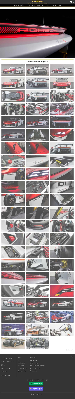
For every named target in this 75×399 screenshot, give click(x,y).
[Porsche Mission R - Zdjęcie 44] (37, 252)
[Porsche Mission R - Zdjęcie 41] (37, 239)
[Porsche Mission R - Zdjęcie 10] (13, 109)
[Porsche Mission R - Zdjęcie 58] (13, 317)
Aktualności (19, 5)
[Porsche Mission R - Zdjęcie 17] (37, 135)
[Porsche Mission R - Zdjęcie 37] (13, 226)
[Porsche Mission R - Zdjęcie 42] (62, 239)
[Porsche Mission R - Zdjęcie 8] (37, 96)
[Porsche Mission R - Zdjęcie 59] (37, 317)
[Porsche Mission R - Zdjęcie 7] (13, 96)
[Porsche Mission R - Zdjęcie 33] (62, 200)
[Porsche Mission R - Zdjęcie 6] (62, 83)
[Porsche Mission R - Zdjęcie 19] (13, 148)
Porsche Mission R (35, 62)
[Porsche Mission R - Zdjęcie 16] (13, 135)
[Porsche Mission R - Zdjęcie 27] (62, 174)
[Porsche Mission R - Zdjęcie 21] (62, 148)
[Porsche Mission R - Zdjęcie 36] (62, 213)
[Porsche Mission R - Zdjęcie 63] (62, 330)
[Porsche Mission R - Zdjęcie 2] (37, 70)
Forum (53, 5)
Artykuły (45, 5)
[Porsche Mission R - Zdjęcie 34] (13, 213)
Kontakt (33, 357)
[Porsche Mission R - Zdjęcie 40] (13, 239)
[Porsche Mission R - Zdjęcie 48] (62, 265)
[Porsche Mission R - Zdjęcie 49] (19, 33)
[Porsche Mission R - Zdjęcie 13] (13, 122)
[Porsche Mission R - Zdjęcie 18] (62, 135)
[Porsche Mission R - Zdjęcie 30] (62, 187)
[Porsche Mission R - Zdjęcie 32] (37, 200)
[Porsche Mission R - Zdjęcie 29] (37, 187)
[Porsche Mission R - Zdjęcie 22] (13, 161)
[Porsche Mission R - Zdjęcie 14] (37, 122)
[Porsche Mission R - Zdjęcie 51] (56, 33)
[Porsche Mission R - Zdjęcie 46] (13, 265)
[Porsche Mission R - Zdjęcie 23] (37, 161)
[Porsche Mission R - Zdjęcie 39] (62, 226)
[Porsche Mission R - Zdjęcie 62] (37, 330)
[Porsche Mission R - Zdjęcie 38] (37, 226)
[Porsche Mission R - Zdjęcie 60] (62, 317)
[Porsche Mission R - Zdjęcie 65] (37, 343)
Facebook (21, 363)
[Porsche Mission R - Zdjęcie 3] (62, 70)
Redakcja (33, 360)
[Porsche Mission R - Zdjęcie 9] (62, 96)
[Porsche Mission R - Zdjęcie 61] (13, 330)
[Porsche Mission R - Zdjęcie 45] (62, 252)
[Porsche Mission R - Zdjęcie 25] (13, 174)
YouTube (21, 365)
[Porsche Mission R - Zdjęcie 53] (37, 291)
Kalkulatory (22, 371)
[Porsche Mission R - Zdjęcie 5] (37, 83)
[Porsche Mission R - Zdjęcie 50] (37, 278)
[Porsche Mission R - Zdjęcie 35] (37, 213)
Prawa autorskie (36, 368)
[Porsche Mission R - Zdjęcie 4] (13, 83)
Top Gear (5, 375)
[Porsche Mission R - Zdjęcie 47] (37, 265)
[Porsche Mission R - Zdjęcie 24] (62, 161)
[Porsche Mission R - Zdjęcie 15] (62, 122)
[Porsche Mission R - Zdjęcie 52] (13, 291)
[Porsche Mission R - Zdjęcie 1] (13, 70)
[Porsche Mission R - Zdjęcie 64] (13, 343)
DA (38, 5)
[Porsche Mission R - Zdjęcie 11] (37, 109)
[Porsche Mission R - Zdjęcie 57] (62, 304)
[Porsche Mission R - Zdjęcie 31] (13, 200)
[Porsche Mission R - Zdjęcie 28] (13, 187)
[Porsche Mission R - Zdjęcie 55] (13, 304)
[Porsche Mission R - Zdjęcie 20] (37, 148)
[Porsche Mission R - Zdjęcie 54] (62, 291)
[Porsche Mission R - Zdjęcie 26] (37, 174)
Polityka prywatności (37, 365)
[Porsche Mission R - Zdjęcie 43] (13, 252)
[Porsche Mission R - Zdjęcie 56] (37, 304)
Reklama (33, 371)
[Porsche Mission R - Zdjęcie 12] (62, 109)
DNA (3, 365)
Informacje (34, 363)
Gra (59, 5)
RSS (19, 357)
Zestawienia (22, 368)
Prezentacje (30, 5)
